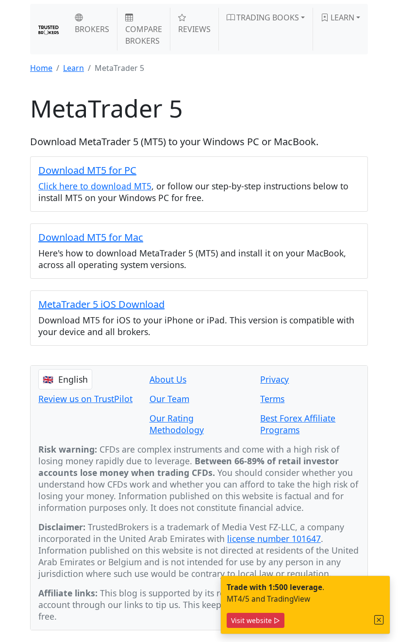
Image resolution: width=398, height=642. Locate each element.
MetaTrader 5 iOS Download (101, 304)
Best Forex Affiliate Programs (297, 424)
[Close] (379, 619)
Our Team (169, 399)
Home (41, 68)
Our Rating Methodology (176, 424)
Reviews (194, 29)
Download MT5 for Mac (90, 237)
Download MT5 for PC (87, 170)
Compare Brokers (143, 35)
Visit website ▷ (255, 620)
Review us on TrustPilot (85, 399)
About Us (167, 379)
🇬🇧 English (65, 379)
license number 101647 (274, 538)
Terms (272, 399)
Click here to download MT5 (94, 186)
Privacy (274, 379)
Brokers (92, 29)
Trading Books (266, 17)
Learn (341, 17)
